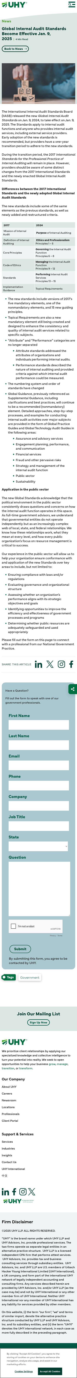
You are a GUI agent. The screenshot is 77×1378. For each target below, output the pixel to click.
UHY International (13, 1169)
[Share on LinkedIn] (38, 664)
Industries (8, 1148)
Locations (8, 1107)
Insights (7, 1155)
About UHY (9, 1086)
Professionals (11, 1114)
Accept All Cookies (50, 1371)
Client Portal (10, 1120)
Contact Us (9, 1162)
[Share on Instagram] (61, 664)
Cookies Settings (24, 1371)
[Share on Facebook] (71, 664)
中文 (5, 1175)
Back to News (14, 48)
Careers (7, 1093)
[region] (38, 1363)
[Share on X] (50, 664)
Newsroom (9, 1100)
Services (7, 1141)
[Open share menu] (72, 689)
